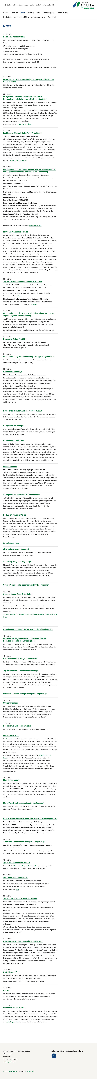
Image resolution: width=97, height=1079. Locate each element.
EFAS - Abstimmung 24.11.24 (15, 232)
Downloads (52, 17)
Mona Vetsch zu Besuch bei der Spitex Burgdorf (23, 803)
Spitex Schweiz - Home (11, 543)
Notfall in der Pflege (11, 972)
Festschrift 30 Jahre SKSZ (14, 1008)
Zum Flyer (18, 296)
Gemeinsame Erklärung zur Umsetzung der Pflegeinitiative (28, 629)
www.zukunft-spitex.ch (18, 160)
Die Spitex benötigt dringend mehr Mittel (20, 658)
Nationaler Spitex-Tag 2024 (14, 339)
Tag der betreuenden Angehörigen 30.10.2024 (22, 281)
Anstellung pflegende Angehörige (17, 561)
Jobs (38, 13)
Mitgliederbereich (48, 5)
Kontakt (38, 5)
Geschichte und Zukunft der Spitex (17, 594)
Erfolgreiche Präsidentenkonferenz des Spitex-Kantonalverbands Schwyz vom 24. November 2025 (25, 97)
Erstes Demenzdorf (11, 735)
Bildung (31, 13)
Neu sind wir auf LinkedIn (14, 37)
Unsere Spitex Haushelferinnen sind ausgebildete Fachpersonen (30, 818)
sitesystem (30, 1071)
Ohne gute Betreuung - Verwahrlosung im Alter (23, 941)
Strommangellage (10, 703)
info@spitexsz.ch (13, 1022)
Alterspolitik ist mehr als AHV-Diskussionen (21, 494)
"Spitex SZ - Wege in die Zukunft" (24, 866)
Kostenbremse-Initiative (13, 441)
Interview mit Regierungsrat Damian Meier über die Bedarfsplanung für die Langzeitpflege (24, 639)
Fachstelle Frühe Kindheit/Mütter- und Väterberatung (24, 17)
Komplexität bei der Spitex (14, 426)
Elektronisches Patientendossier (17, 549)
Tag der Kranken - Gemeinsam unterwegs (20, 671)
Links (32, 5)
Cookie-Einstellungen (10, 1071)
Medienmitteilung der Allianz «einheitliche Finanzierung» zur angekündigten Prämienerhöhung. (28, 314)
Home (5, 13)
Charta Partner (62, 13)
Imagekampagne (10, 466)
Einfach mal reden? (11, 780)
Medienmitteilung (25, 124)
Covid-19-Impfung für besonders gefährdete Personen (26, 585)
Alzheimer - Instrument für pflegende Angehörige (24, 842)
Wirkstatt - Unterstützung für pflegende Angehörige (25, 694)
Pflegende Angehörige (12, 371)
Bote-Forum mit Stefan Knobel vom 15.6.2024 (22, 411)
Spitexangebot (48, 13)
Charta (6, 990)
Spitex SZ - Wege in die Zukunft (16, 862)
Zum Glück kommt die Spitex (15, 877)
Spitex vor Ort (11, 5)
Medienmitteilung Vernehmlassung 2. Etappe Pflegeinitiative (28, 356)
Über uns (14, 13)
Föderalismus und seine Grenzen (17, 726)
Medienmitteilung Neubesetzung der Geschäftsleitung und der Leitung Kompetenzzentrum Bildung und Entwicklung (29, 170)
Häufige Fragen (23, 5)
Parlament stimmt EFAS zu (14, 515)
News (23, 13)
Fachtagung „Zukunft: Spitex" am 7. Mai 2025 (22, 133)
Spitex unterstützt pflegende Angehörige (20, 898)
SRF (17, 890)
